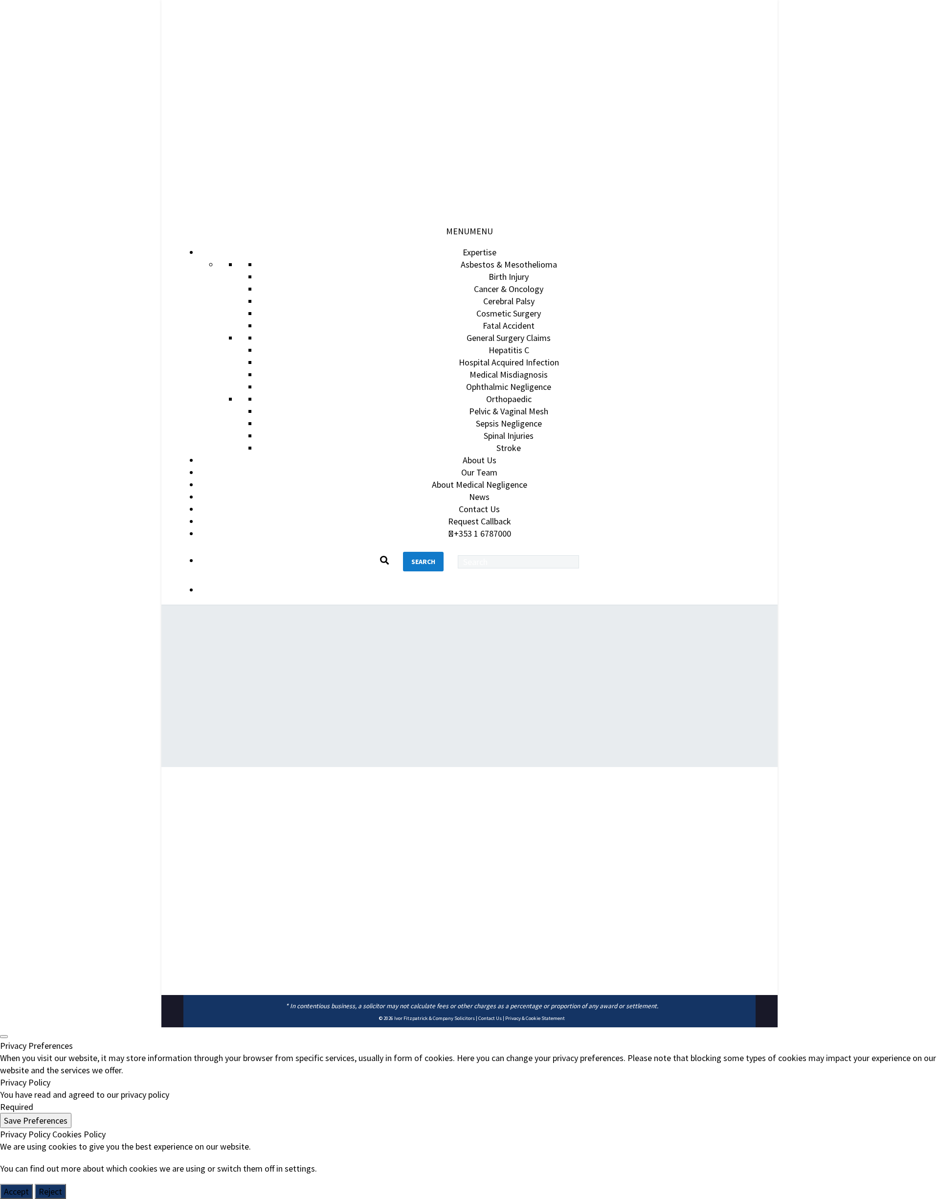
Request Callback (479, 521)
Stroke (508, 447)
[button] (469, 231)
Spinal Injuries (509, 435)
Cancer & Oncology (508, 288)
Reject (50, 1191)
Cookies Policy (79, 1134)
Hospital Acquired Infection (509, 362)
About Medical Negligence (479, 484)
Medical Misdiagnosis (509, 374)
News (479, 496)
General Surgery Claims (509, 337)
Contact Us (479, 509)
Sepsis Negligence (509, 423)
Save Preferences (35, 1120)
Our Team (479, 472)
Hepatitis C (509, 350)
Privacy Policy (25, 1134)
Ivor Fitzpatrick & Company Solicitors (434, 1018)
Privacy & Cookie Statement (535, 1018)
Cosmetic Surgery (508, 313)
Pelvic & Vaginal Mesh (508, 411)
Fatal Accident (509, 325)
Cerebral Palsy (509, 301)
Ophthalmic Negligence (508, 386)
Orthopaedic (509, 399)
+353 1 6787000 (482, 533)
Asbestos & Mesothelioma (509, 264)
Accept (16, 1191)
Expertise (479, 252)
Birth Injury (509, 276)
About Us (479, 460)
